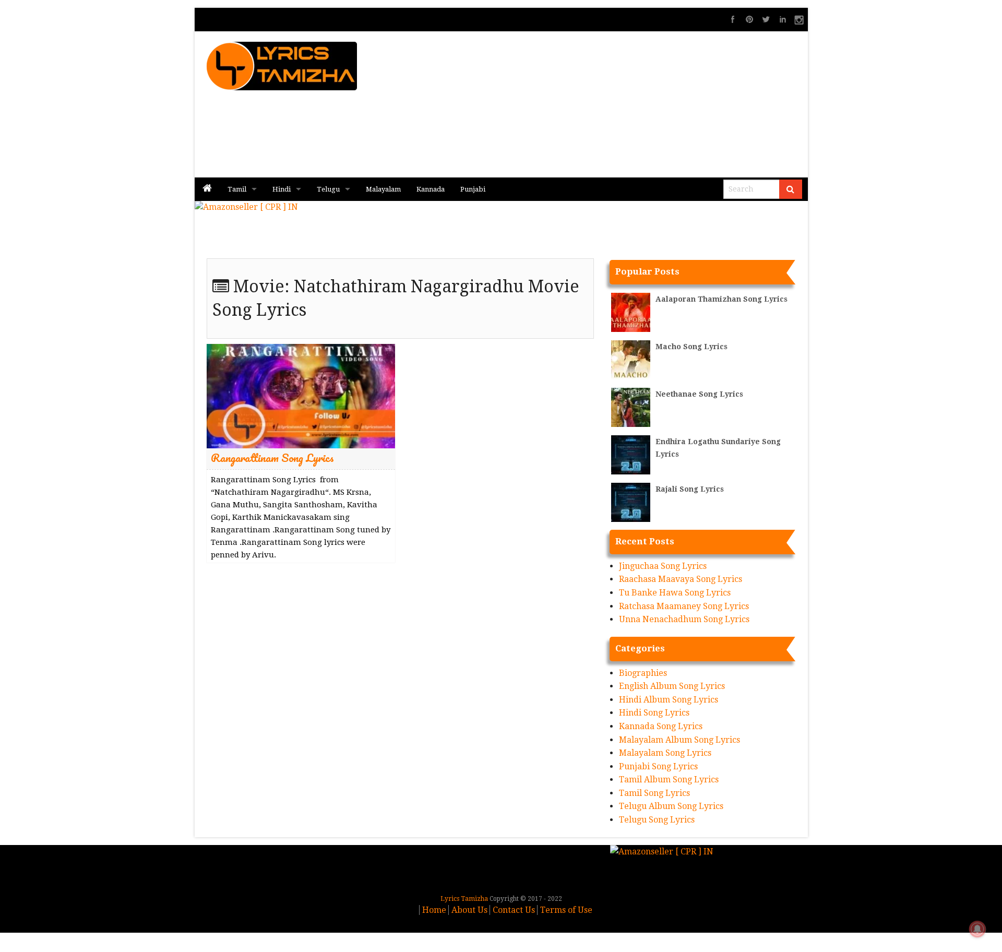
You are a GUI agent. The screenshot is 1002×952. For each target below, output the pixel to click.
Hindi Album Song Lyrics (668, 700)
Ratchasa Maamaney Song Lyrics (684, 606)
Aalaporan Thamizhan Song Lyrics (721, 299)
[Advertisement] (626, 104)
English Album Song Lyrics (672, 686)
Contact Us (514, 910)
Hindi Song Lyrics (654, 713)
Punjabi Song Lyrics (658, 766)
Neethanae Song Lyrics (699, 394)
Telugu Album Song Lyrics (671, 806)
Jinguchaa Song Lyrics (663, 566)
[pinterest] (749, 19)
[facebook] (732, 19)
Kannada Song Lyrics (660, 726)
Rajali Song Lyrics (689, 489)
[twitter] (766, 19)
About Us (469, 910)
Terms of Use (566, 910)
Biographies (643, 673)
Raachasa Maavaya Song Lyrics (680, 579)
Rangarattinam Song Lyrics (272, 457)
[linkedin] (782, 19)
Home (434, 910)
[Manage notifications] (977, 929)
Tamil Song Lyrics (654, 793)
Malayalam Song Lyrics (665, 753)
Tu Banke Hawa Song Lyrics (675, 593)
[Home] (207, 189)
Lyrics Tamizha (464, 898)
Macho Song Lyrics (691, 346)
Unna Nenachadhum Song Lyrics (684, 619)
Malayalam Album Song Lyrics (679, 740)
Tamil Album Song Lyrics (669, 779)
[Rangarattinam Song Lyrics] (301, 396)
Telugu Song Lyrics (657, 820)
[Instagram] (799, 19)
